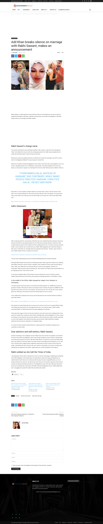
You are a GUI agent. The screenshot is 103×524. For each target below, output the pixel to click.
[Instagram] (85, 1)
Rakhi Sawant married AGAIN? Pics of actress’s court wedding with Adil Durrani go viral (34, 301)
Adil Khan (17, 395)
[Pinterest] (19, 55)
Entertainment (18, 13)
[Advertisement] (37, 26)
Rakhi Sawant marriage (36, 395)
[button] (90, 10)
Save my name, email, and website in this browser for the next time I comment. (32, 465)
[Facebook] (82, 1)
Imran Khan (15, 52)
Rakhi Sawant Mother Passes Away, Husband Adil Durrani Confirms (53, 385)
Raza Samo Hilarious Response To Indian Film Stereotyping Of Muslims (22, 415)
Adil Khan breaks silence (26, 395)
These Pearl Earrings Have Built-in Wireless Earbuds (53, 415)
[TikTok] (87, 1)
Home (12, 13)
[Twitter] (89, 1)
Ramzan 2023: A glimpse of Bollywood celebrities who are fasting (28, 254)
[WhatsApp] (23, 55)
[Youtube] (91, 1)
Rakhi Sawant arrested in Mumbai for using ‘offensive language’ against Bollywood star (34, 201)
